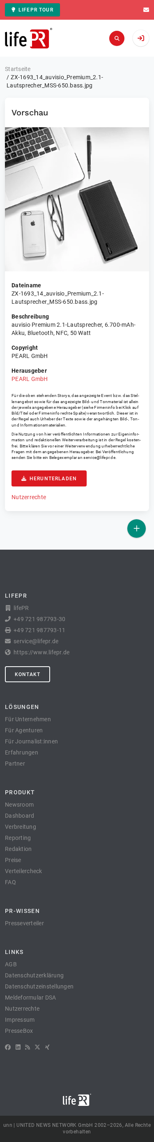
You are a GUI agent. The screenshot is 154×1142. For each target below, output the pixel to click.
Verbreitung (20, 826)
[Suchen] (116, 38)
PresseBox (19, 1030)
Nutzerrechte (28, 497)
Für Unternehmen (28, 719)
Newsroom (19, 804)
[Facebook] (8, 1047)
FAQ (10, 882)
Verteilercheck (23, 871)
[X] (37, 1047)
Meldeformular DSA (30, 997)
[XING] (47, 1047)
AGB (11, 964)
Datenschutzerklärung (34, 975)
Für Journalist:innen (31, 741)
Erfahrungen (21, 752)
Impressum (19, 1019)
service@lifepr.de (99, 457)
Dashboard (19, 815)
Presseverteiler (24, 923)
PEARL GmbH (29, 379)
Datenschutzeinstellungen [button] (39, 986)
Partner (15, 763)
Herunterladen (53, 479)
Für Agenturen (24, 730)
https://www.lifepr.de (41, 652)
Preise (13, 860)
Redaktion (18, 849)
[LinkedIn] (18, 1047)
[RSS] (27, 1047)
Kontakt (27, 674)
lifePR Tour (35, 10)
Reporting (18, 838)
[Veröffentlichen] (136, 528)
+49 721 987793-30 (39, 619)
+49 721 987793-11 (39, 630)
